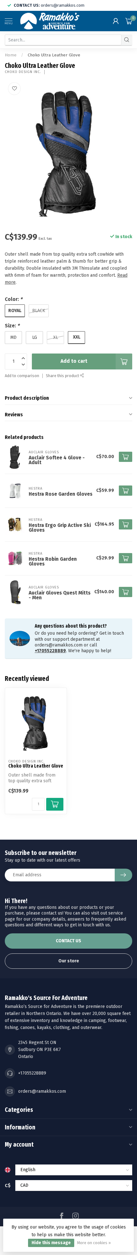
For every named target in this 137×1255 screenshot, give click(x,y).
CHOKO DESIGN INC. (23, 72)
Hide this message (51, 1242)
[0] (128, 21)
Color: (13, 299)
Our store (68, 961)
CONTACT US (68, 941)
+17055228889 (50, 650)
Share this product (63, 375)
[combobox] (63, 39)
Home (11, 55)
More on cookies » (94, 1242)
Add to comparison (22, 375)
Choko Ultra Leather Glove (54, 55)
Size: (12, 326)
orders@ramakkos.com (42, 1091)
